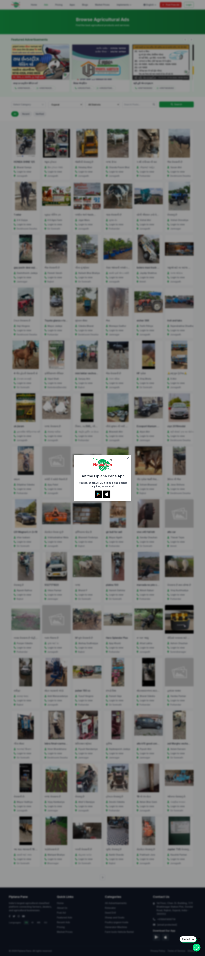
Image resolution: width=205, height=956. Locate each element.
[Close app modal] (128, 458)
